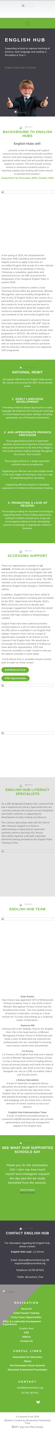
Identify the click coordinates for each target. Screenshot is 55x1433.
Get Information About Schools (27, 1365)
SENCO (26, 1337)
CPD (26, 1332)
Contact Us (26, 1341)
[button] (28, 23)
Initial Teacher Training (26, 1313)
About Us (26, 1309)
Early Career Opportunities (26, 1317)
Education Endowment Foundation (27, 1370)
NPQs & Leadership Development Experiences (22, 1322)
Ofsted (27, 1361)
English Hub (26, 1328)
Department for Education (27, 1357)
